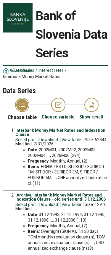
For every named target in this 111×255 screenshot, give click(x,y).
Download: (49, 139)
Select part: (26, 139)
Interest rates (51, 70)
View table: (72, 139)
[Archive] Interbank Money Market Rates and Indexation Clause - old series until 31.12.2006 (60, 197)
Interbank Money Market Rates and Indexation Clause (60, 132)
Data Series (23, 70)
